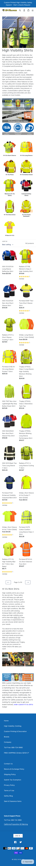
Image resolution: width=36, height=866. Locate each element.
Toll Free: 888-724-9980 (13, 747)
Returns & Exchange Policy (14, 769)
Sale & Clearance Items (12, 801)
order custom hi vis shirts (23, 704)
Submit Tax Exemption (12, 780)
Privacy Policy (9, 785)
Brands (6, 737)
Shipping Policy (10, 774)
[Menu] (32, 10)
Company (7, 742)
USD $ (17, 836)
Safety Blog (8, 796)
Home (6, 721)
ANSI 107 (17, 617)
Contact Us (8, 764)
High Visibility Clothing (12, 726)
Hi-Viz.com (21, 859)
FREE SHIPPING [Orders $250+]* (16, 753)
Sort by (4, 241)
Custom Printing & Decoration (15, 731)
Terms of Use (9, 790)
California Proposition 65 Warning (16, 824)
